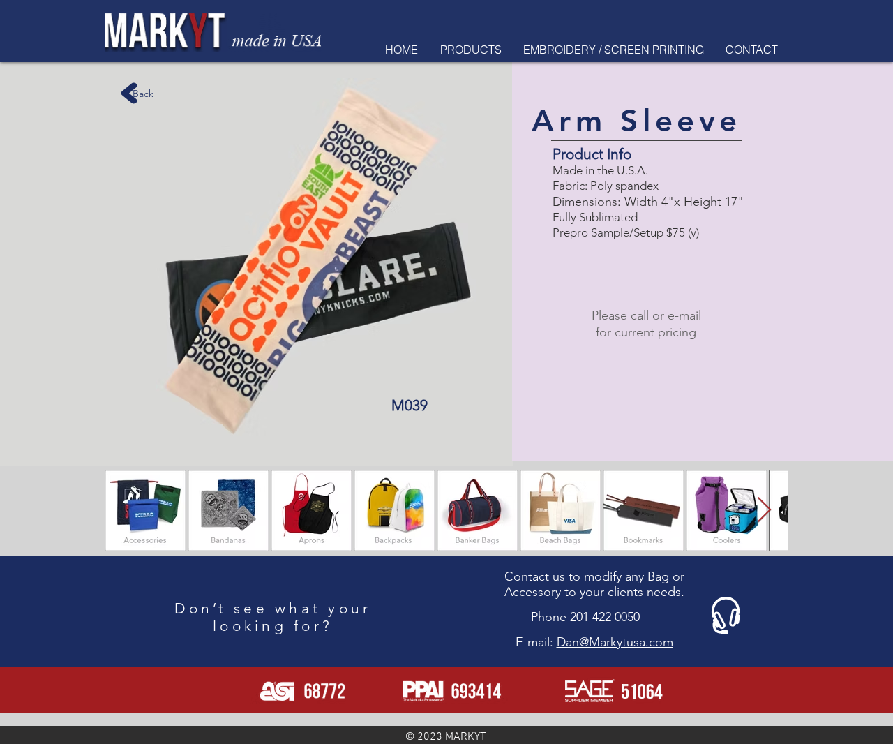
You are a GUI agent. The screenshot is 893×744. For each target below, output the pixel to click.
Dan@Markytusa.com (615, 642)
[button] (470, 49)
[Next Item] (764, 510)
